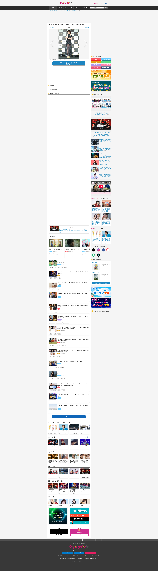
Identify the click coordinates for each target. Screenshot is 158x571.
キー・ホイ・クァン (56, 367)
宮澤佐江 (59, 333)
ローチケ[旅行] (78, 552)
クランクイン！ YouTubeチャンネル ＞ (104, 192)
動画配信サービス (106, 67)
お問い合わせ (87, 555)
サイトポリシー (67, 555)
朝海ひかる (55, 278)
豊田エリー (58, 356)
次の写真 (86, 27)
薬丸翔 (54, 356)
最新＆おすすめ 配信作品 (55, 481)
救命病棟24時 (52, 254)
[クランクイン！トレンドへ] (98, 3)
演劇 (96, 62)
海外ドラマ (96, 64)
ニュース (53, 10)
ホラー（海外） (52, 345)
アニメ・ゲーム (106, 62)
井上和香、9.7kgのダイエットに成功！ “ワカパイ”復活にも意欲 (66, 10)
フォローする (59, 534)
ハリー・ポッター (52, 322)
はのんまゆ (51, 267)
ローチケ (67, 552)
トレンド (96, 67)
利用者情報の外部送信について (91, 558)
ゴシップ (51, 367)
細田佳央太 (63, 390)
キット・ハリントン (59, 322)
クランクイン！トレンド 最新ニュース (59, 422)
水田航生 (55, 333)
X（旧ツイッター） (63, 267)
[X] (93, 249)
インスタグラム (56, 267)
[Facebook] (103, 249)
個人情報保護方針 (96, 555)
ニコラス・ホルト (66, 322)
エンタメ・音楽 (106, 59)
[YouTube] (107, 249)
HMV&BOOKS (90, 552)
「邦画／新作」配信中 (53, 89)
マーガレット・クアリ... (53, 378)
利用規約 (75, 555)
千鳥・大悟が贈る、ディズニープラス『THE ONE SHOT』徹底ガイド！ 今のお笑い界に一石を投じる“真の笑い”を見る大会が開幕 (73, 231)
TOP (49, 10)
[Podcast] (93, 255)
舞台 (59, 278)
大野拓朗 (51, 333)
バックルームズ (58, 345)
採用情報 (80, 555)
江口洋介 (56, 254)
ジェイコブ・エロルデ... (69, 254)
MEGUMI (88, 254)
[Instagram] (98, 249)
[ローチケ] (105, 3)
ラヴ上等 (84, 254)
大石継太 (51, 278)
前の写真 (52, 27)
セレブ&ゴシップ (106, 64)
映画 (96, 59)
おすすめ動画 (52, 466)
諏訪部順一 (63, 345)
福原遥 (59, 390)
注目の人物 (51, 497)
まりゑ (51, 356)
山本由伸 (62, 367)
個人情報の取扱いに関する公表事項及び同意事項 (71, 558)
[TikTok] (98, 255)
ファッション (60, 378)
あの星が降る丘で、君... (53, 390)
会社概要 (60, 555)
